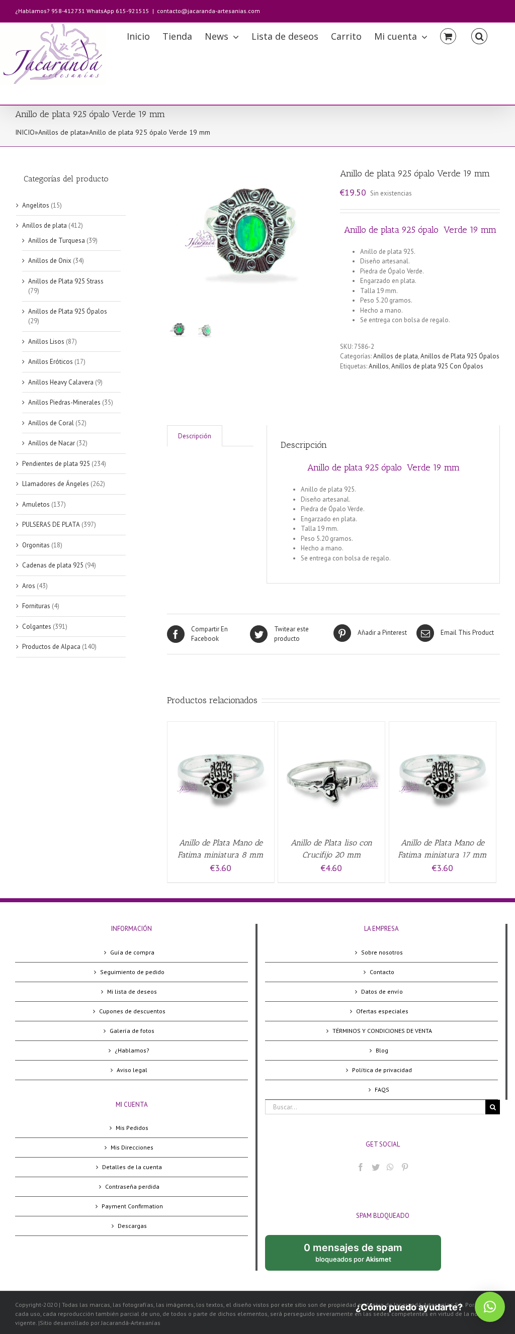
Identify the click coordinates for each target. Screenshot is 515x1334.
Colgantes (36, 626)
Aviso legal (132, 1070)
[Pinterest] (405, 1167)
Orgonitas (36, 545)
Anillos (379, 366)
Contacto (382, 972)
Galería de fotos (132, 1030)
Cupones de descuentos (132, 1011)
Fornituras (36, 606)
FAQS (382, 1089)
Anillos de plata (61, 132)
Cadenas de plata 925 (52, 565)
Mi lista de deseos (132, 991)
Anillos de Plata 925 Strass (66, 281)
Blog (382, 1050)
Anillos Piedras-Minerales (64, 402)
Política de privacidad (382, 1070)
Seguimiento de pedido (132, 972)
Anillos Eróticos (50, 361)
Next (320, 236)
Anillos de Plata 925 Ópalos (459, 356)
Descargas (132, 1225)
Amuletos (36, 504)
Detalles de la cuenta (132, 1167)
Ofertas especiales (382, 1011)
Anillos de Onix (49, 260)
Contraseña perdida (132, 1186)
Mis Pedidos (132, 1127)
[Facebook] (361, 1167)
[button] (490, 1307)
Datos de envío (382, 991)
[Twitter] (376, 1167)
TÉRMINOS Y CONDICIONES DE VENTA (382, 1030)
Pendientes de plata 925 (56, 463)
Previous (174, 236)
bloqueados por (361, 1256)
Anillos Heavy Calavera (61, 382)
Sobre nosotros (382, 952)
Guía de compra (132, 952)
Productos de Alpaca (51, 646)
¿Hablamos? (132, 1050)
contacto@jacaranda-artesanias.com (208, 11)
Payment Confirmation (132, 1206)
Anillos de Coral (51, 423)
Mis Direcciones (132, 1147)
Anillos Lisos (46, 341)
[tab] (194, 436)
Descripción (194, 436)
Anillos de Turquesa (56, 240)
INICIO (25, 132)
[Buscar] (479, 35)
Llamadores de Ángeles (55, 484)
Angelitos (35, 205)
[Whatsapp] (390, 1167)
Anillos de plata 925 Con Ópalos (437, 366)
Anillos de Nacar (51, 443)
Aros (28, 586)
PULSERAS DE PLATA (51, 524)
